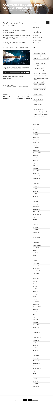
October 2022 (36, 242)
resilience (36, 89)
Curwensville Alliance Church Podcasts (22, 6)
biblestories (45, 58)
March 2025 (36, 168)
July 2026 (35, 127)
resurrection (42, 89)
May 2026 (35, 132)
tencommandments (38, 99)
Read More (35, 400)
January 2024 (36, 204)
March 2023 (36, 229)
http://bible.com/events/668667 (14, 86)
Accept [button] (25, 400)
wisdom (43, 116)
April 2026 (35, 134)
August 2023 (36, 217)
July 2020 (35, 311)
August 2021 (36, 278)
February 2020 (36, 324)
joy (39, 73)
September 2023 (37, 214)
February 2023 (36, 232)
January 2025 (36, 173)
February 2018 (36, 386)
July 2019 (35, 342)
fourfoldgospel (44, 70)
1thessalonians (37, 51)
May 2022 (35, 255)
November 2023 (36, 209)
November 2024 (36, 178)
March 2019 (35, 353)
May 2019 (35, 347)
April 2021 (35, 288)
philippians (41, 84)
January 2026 (36, 142)
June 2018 (35, 376)
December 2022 (36, 237)
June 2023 (35, 222)
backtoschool (37, 56)
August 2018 (36, 371)
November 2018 (36, 363)
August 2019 (36, 340)
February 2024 (36, 201)
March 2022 (35, 260)
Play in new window (13, 76)
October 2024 (36, 181)
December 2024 (36, 175)
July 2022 (35, 250)
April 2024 (35, 196)
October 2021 (36, 273)
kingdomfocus (37, 75)
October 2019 (36, 335)
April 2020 (35, 319)
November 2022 (36, 240)
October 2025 (36, 150)
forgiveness (36, 70)
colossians (42, 60)
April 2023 (35, 227)
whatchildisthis (45, 114)
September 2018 (37, 368)
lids (42, 75)
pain (35, 82)
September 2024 (37, 183)
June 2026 (35, 129)
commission (36, 63)
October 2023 (36, 211)
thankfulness (36, 101)
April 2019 (35, 350)
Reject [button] (30, 400)
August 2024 (36, 186)
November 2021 (36, 270)
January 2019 (36, 358)
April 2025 (35, 165)
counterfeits (36, 65)
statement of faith (38, 96)
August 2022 (36, 247)
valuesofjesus (37, 114)
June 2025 (35, 160)
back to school (9, 85)
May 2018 (35, 378)
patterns (35, 84)
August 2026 (36, 124)
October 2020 (36, 304)
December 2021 (36, 268)
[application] (16, 72)
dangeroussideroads (38, 68)
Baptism (43, 56)
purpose (35, 87)
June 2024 (35, 191)
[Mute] (24, 72)
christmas (36, 60)
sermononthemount (38, 94)
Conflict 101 (35, 35)
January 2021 (36, 296)
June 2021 (35, 283)
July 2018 (35, 373)
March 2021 (35, 291)
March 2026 (36, 137)
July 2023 (35, 219)
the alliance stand (37, 104)
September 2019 (37, 337)
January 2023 (36, 235)
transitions (46, 111)
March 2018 (35, 383)
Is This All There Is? (37, 40)
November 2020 (36, 301)
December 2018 (36, 360)
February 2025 (36, 170)
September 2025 (37, 152)
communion (43, 63)
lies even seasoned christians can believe (41, 79)
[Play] (5, 72)
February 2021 (36, 294)
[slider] (28, 72)
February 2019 (36, 355)
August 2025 (36, 155)
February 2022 (36, 263)
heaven (35, 73)
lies (46, 75)
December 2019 (36, 329)
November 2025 (36, 147)
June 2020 (35, 314)
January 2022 (36, 265)
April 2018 (35, 381)
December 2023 (36, 206)
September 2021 (36, 276)
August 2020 (36, 309)
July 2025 (35, 157)
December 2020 (36, 299)
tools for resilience (38, 111)
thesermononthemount (39, 106)
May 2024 (35, 193)
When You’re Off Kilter (38, 37)
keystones (44, 73)
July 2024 (35, 188)
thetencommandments (39, 109)
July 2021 (35, 281)
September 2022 (37, 245)
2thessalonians (37, 53)
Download (21, 76)
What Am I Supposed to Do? (39, 42)
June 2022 (35, 252)
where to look (37, 116)
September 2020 (37, 306)
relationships (42, 87)
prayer (26, 86)
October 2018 (36, 365)
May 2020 (35, 317)
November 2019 (36, 332)
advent (43, 53)
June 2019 (35, 345)
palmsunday (40, 82)
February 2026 (36, 139)
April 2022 (35, 258)
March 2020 (36, 322)
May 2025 (35, 163)
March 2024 (36, 199)
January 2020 (36, 327)
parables (46, 82)
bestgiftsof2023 (37, 58)
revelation (36, 92)
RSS (10, 78)
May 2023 (35, 224)
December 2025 (36, 145)
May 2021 (35, 286)
